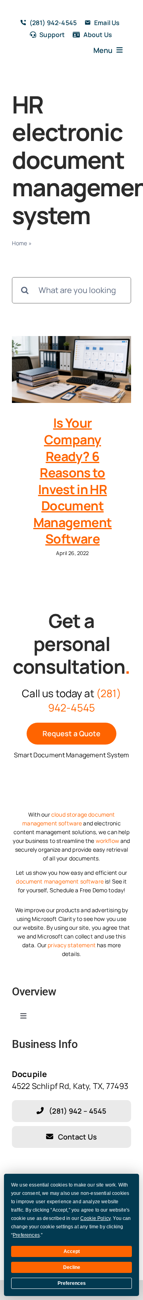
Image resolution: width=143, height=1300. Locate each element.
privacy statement (72, 945)
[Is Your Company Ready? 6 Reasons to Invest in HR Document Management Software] (71, 369)
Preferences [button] (26, 1235)
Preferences (72, 1283)
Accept (72, 1251)
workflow (107, 841)
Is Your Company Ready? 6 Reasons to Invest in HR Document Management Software (72, 480)
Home (19, 243)
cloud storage (69, 814)
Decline (71, 1267)
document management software (59, 881)
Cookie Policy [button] (95, 1218)
